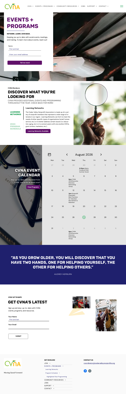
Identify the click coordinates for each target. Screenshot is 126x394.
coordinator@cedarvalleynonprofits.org (99, 363)
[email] (89, 371)
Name (10, 46)
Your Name (12, 317)
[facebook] (85, 371)
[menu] (121, 6)
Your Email (12, 325)
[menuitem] (30, 6)
